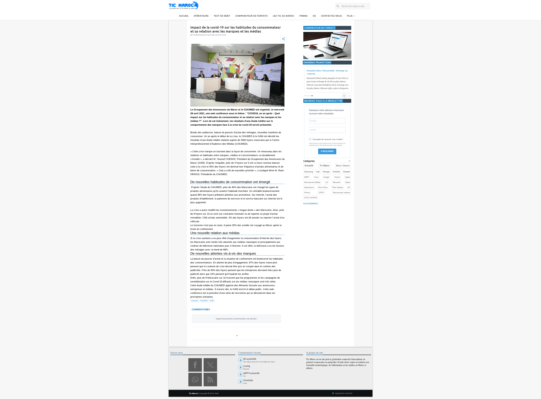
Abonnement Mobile (312, 182)
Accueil (184, 16)
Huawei (346, 171)
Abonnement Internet (341, 192)
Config (246, 366)
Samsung (308, 171)
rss (210, 379)
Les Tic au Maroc (283, 16)
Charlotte (248, 380)
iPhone (307, 192)
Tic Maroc (325, 165)
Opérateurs (201, 16)
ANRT (306, 177)
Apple (347, 177)
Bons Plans (323, 187)
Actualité (308, 165)
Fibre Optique (337, 187)
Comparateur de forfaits (251, 16)
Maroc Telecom (343, 165)
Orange (326, 171)
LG (327, 182)
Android (336, 171)
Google (326, 177)
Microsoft (336, 182)
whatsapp (195, 379)
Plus (350, 16)
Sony (316, 177)
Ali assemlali (249, 359)
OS (314, 16)
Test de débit (222, 16)
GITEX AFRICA (310, 197)
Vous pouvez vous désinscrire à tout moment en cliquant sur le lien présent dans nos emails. (327, 144)
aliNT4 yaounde (251, 373)
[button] (283, 39)
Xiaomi (337, 177)
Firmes (303, 16)
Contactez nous (331, 16)
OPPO (321, 192)
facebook (195, 365)
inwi (318, 171)
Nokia (347, 182)
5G (349, 187)
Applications (309, 187)
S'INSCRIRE (327, 151)
